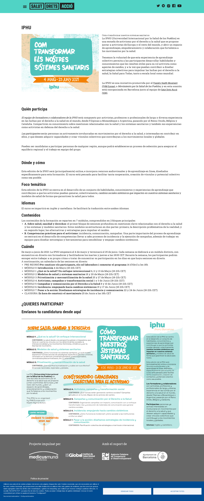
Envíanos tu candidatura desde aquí (51, 311)
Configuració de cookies (27, 496)
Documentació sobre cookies (11, 496)
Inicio (52, 6)
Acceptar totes (177, 491)
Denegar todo (127, 491)
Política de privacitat (39, 478)
